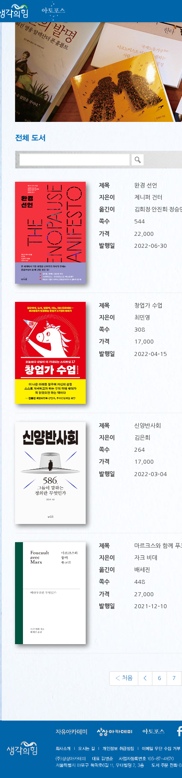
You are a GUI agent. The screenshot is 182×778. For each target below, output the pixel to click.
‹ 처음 (124, 678)
